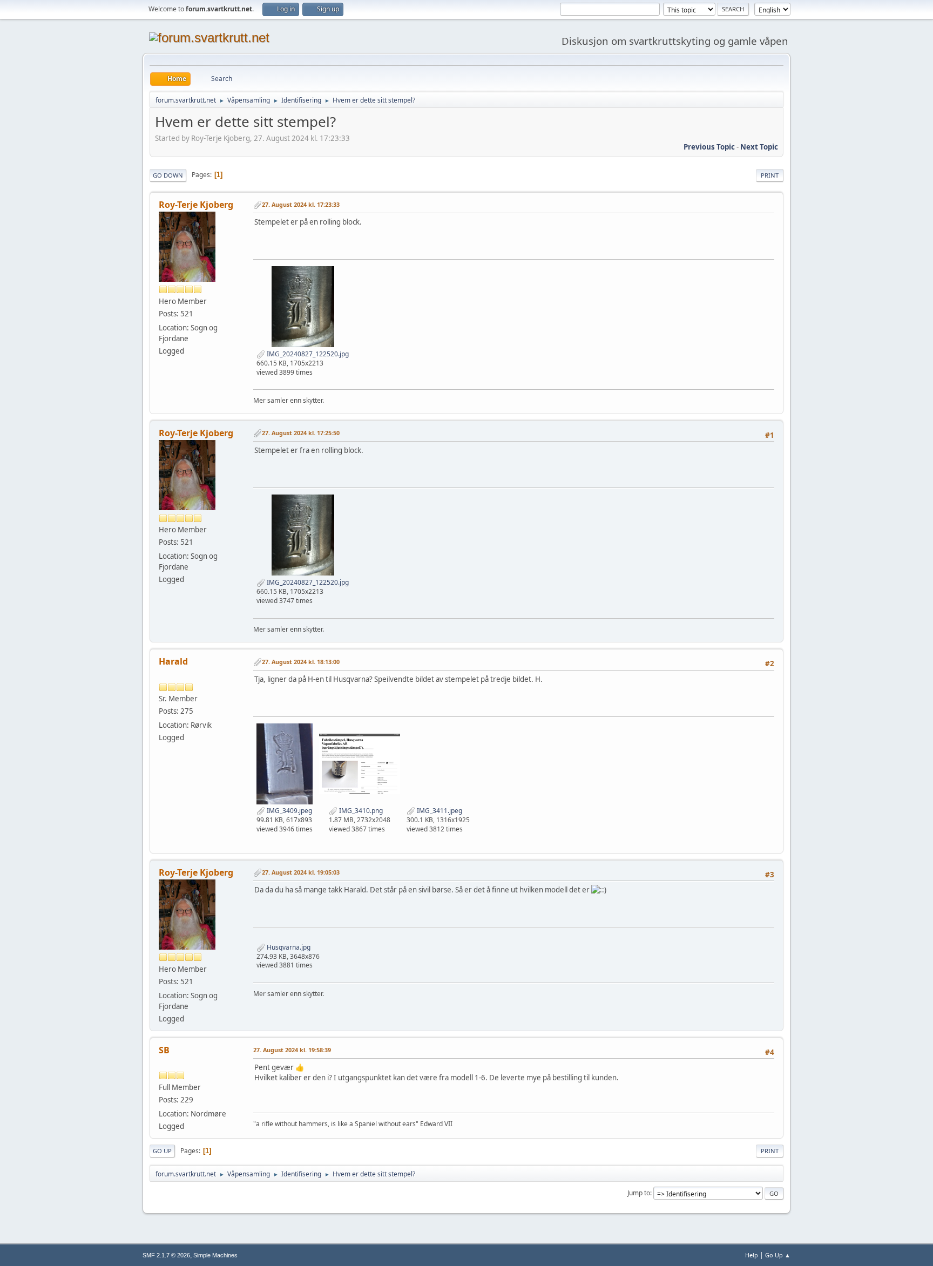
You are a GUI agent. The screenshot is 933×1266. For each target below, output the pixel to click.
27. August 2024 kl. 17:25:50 (301, 433)
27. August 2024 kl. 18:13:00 (301, 662)
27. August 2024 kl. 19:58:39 (292, 1050)
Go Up (162, 1151)
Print (770, 175)
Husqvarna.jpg (287, 947)
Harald (173, 661)
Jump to (638, 1192)
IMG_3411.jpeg (438, 810)
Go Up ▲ (777, 1255)
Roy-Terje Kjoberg (196, 205)
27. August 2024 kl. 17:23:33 (301, 204)
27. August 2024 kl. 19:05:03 (301, 872)
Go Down (168, 175)
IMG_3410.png (360, 810)
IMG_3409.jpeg (288, 810)
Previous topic (709, 147)
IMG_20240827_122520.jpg (307, 353)
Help (751, 1255)
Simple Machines (215, 1255)
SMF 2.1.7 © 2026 (166, 1255)
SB (164, 1050)
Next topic (759, 147)
